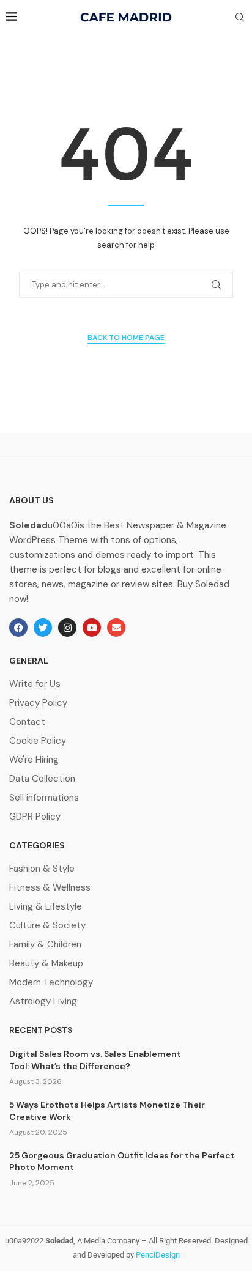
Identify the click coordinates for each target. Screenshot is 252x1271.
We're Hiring (34, 760)
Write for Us (35, 684)
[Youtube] (92, 627)
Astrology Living (43, 1001)
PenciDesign (158, 1254)
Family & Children (45, 944)
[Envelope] (116, 627)
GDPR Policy (35, 816)
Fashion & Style (42, 868)
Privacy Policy (38, 703)
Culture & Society (47, 925)
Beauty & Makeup (46, 963)
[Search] (240, 18)
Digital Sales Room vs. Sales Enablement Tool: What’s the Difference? (95, 1060)
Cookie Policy (37, 741)
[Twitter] (43, 627)
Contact (27, 722)
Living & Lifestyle (45, 906)
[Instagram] (67, 627)
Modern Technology (51, 982)
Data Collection (42, 779)
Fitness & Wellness (50, 887)
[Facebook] (18, 627)
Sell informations (44, 797)
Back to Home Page (126, 338)
